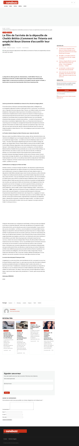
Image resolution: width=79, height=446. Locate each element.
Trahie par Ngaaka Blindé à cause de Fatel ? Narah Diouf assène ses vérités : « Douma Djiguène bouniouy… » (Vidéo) (67, 63)
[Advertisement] (39, 17)
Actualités (9, 32)
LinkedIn (24, 302)
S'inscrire (67, 90)
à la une (4, 32)
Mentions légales (13, 439)
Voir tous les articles (15, 311)
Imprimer (39, 302)
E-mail (4, 414)
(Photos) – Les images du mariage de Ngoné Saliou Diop (35, 326)
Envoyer (7, 392)
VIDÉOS (20, 6)
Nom (4, 412)
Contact (5, 439)
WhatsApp (19, 302)
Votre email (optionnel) (9, 378)
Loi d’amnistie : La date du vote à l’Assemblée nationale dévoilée (66, 68)
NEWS (10, 6)
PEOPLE (15, 6)
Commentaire (6, 409)
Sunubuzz (13, 47)
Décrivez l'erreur (8, 383)
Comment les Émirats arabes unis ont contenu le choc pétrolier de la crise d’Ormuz (8, 335)
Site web (4, 417)
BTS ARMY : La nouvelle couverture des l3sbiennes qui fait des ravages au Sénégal (67, 57)
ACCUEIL (6, 6)
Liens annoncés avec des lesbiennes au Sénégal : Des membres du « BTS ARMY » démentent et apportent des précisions (67, 74)
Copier (35, 302)
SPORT (25, 6)
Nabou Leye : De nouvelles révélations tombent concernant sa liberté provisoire (48, 336)
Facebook (10, 302)
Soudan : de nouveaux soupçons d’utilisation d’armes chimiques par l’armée (22, 336)
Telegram (29, 302)
